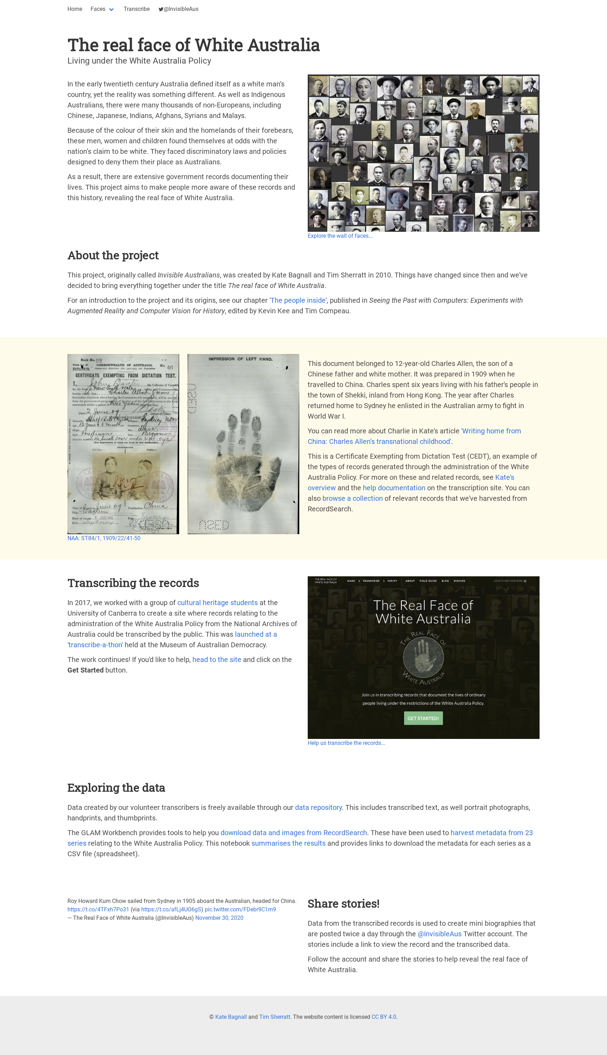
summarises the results (289, 843)
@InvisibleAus (181, 9)
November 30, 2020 (219, 918)
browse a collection (352, 498)
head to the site (216, 659)
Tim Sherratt (274, 1017)
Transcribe (137, 9)
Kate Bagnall (231, 1017)
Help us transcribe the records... (346, 743)
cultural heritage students (217, 602)
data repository (318, 807)
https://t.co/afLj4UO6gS (171, 909)
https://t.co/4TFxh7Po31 (98, 909)
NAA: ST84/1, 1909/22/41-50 (104, 538)
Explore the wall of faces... (340, 235)
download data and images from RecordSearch (294, 832)
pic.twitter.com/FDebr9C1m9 (240, 909)
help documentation (394, 488)
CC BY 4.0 (384, 1017)
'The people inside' (298, 300)
